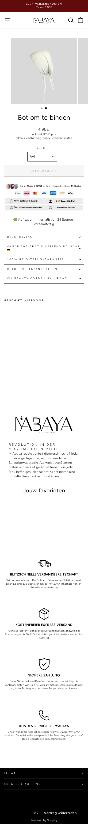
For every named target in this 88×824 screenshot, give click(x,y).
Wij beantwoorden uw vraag (37, 278)
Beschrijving (20, 237)
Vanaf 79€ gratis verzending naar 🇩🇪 (43, 248)
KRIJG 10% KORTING (22, 784)
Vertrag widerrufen (60, 813)
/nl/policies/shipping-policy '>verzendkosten (44, 138)
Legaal (11, 773)
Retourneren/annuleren (32, 269)
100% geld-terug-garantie (35, 259)
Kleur (42, 148)
